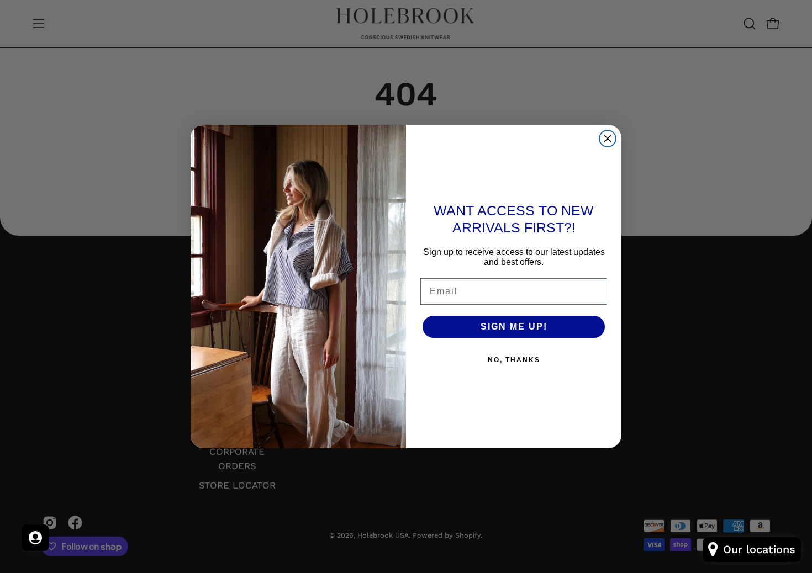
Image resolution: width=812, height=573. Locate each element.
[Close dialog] (607, 138)
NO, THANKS (514, 360)
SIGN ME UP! (514, 326)
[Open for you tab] (35, 537)
